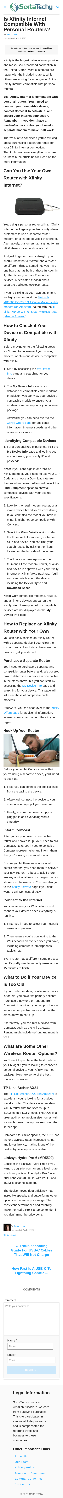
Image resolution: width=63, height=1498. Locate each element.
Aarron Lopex (12, 34)
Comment (10, 1300)
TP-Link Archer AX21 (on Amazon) (31, 1093)
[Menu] (5, 7)
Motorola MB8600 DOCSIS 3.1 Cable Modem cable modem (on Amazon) (31, 302)
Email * (12, 1354)
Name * (12, 1340)
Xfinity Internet (10, 1235)
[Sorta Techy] (31, 7)
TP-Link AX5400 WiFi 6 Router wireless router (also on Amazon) (31, 311)
